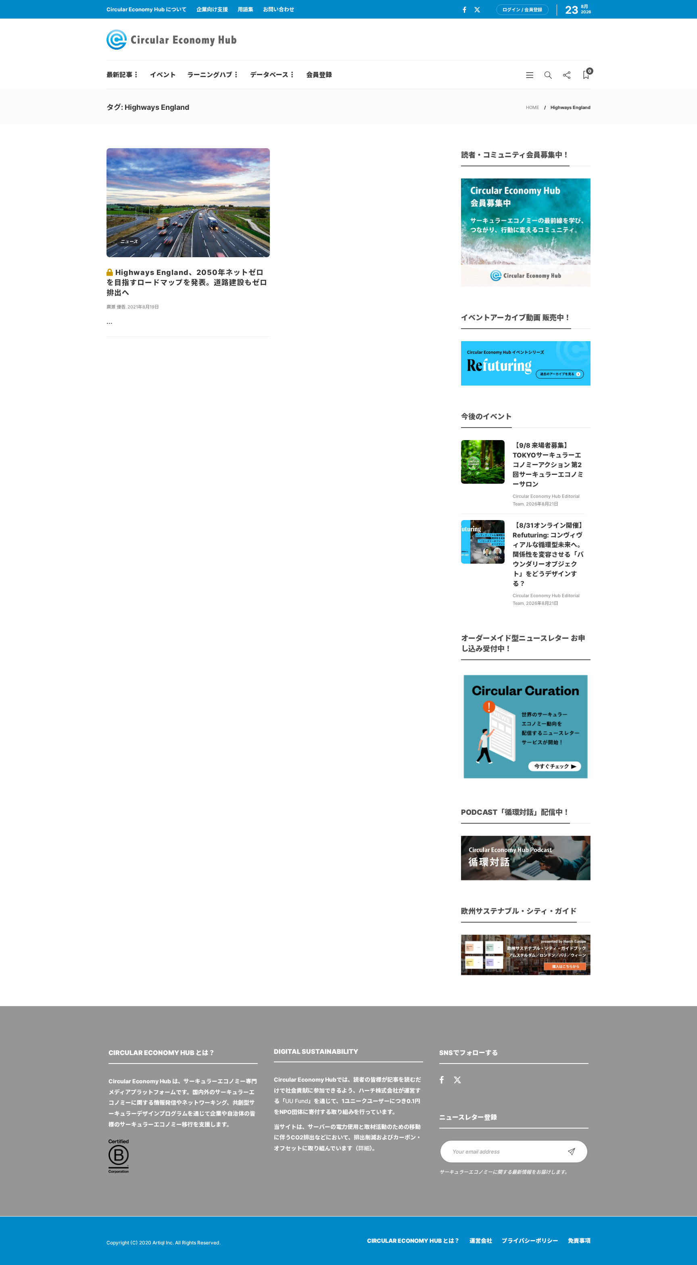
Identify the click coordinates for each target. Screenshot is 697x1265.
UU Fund (296, 1100)
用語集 (245, 9)
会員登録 (319, 75)
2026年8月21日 (542, 504)
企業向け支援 (212, 9)
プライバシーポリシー (530, 1240)
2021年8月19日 (143, 307)
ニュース (129, 241)
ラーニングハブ (209, 75)
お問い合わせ (278, 9)
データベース (269, 75)
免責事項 (579, 1240)
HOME (532, 107)
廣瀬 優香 (115, 307)
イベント (163, 75)
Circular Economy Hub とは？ (413, 1240)
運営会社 (481, 1240)
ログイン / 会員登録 (522, 10)
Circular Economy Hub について (146, 9)
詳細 (363, 1148)
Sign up (571, 1151)
